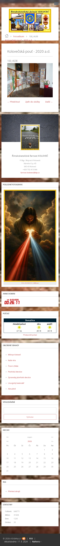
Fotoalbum (18, 36)
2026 (30, 441)
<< (7, 437)
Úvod (6, 36)
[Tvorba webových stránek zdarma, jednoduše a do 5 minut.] (23, 538)
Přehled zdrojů (14, 491)
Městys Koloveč (14, 354)
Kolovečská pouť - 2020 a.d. (18, 40)
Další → (49, 101)
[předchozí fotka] (12, 80)
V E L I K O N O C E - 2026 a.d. (30, 283)
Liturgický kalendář (16, 383)
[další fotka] (48, 80)
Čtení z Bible (13, 366)
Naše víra (12, 360)
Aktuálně (12, 389)
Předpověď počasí (30, 335)
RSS (31, 538)
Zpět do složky (32, 101)
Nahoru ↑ (36, 541)
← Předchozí (13, 101)
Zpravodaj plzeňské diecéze (19, 377)
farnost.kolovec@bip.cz (30, 172)
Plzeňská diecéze (15, 372)
